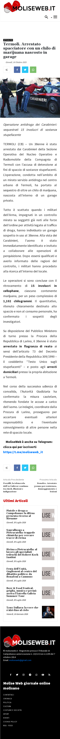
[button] (47, 17)
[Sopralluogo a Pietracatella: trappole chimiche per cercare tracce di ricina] (48, 534)
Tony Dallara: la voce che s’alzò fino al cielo (22, 609)
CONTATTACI (8, 695)
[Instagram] (24, 675)
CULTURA (7, 706)
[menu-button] (55, 17)
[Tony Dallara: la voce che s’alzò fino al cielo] (48, 612)
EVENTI (6, 718)
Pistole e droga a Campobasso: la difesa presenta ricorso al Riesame (20, 514)
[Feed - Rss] (49, 675)
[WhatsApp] (33, 69)
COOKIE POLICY (10, 722)
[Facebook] (17, 69)
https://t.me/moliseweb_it (23, 452)
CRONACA (7, 698)
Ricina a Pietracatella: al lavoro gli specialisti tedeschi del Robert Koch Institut (22, 553)
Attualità (8, 40)
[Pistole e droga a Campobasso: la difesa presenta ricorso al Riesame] (48, 515)
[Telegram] (30, 675)
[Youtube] (43, 675)
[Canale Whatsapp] (36, 675)
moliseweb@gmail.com (20, 660)
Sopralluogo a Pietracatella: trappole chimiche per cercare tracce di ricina (20, 534)
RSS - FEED (8, 725)
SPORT (6, 714)
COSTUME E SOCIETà (12, 710)
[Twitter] (25, 69)
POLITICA (7, 702)
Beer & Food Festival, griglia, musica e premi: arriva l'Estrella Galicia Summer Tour (21, 592)
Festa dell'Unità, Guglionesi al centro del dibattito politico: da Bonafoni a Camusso (21, 572)
